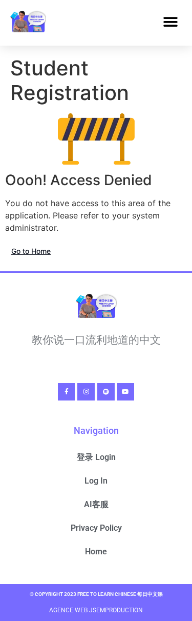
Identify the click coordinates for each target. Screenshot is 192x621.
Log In (96, 481)
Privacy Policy (96, 528)
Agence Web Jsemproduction (96, 610)
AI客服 (96, 504)
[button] (170, 22)
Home (96, 551)
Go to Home (31, 251)
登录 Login (96, 457)
